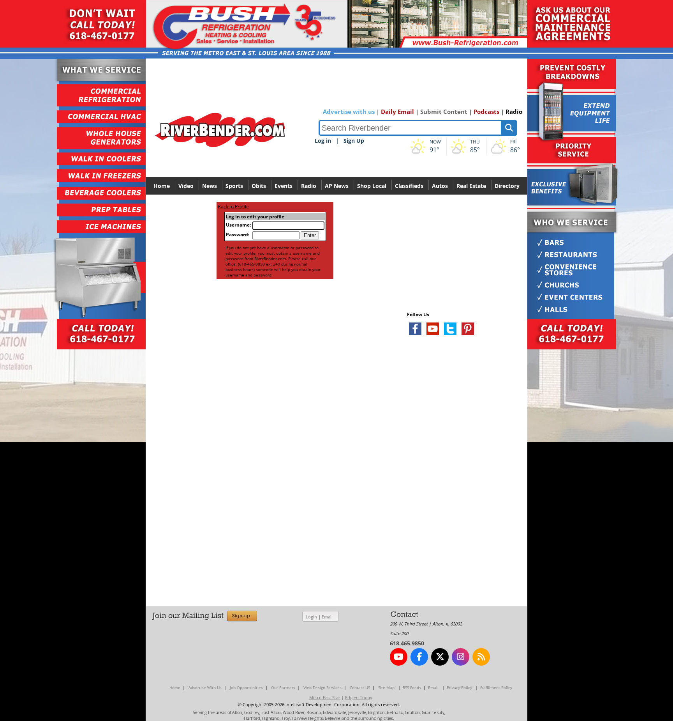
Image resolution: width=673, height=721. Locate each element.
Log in (323, 140)
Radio (514, 111)
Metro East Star (324, 697)
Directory (507, 186)
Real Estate (471, 186)
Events (283, 186)
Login (311, 617)
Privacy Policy (459, 687)
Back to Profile (233, 206)
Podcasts (486, 111)
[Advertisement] (465, 433)
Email (327, 617)
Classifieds (409, 186)
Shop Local (371, 186)
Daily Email (397, 111)
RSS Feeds (412, 687)
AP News (337, 186)
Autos (440, 186)
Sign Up (354, 140)
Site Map (386, 687)
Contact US (360, 687)
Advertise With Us (205, 687)
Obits (259, 186)
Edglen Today (358, 697)
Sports (234, 186)
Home (161, 186)
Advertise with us (349, 111)
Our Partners (283, 687)
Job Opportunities (246, 687)
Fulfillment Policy (496, 687)
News (209, 186)
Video (186, 186)
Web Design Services (322, 687)
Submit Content (443, 111)
